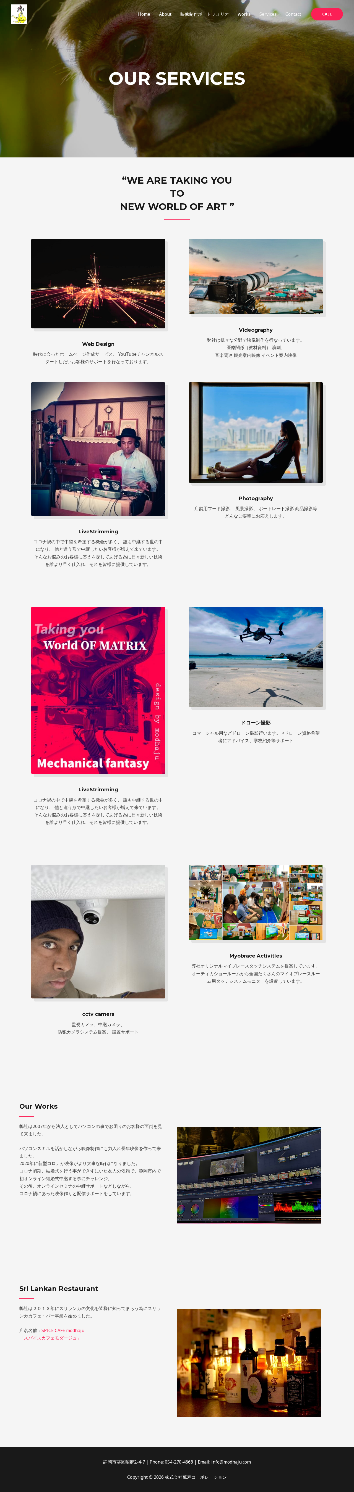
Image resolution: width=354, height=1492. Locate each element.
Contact (293, 14)
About (165, 14)
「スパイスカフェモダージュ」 (50, 1338)
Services (268, 14)
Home (144, 14)
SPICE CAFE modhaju (62, 1330)
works (244, 14)
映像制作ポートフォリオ (204, 14)
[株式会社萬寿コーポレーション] (19, 14)
